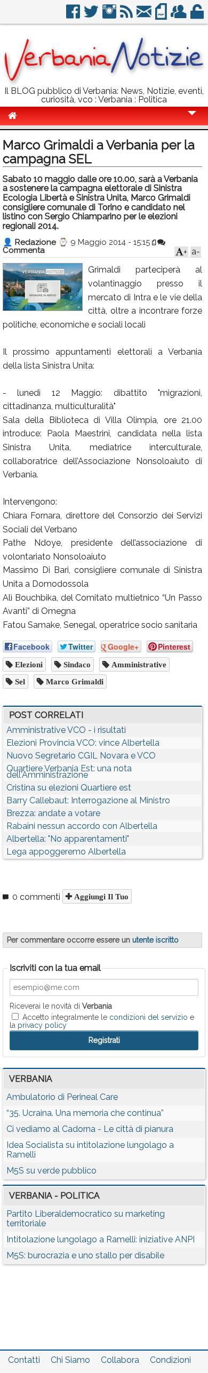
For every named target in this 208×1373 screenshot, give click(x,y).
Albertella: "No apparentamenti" (67, 839)
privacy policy (42, 1025)
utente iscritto (155, 940)
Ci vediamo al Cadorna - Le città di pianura (89, 1129)
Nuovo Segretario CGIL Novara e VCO (81, 756)
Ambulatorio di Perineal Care (62, 1097)
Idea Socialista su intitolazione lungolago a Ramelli (90, 1150)
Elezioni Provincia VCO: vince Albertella (82, 743)
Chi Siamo (70, 1360)
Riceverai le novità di (61, 1006)
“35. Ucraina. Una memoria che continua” (85, 1113)
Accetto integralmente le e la (102, 1021)
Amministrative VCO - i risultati (66, 730)
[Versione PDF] (162, 16)
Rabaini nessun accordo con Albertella (81, 826)
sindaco (76, 664)
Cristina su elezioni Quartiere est (68, 788)
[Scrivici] (145, 16)
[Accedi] (197, 16)
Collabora (120, 1360)
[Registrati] (179, 16)
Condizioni (170, 1360)
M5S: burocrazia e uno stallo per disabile (85, 1255)
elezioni (28, 664)
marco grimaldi (73, 681)
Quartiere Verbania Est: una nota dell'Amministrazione (69, 771)
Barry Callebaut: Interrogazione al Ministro (88, 800)
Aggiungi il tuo (100, 896)
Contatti (24, 1360)
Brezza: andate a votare (53, 813)
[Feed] (127, 16)
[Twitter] (92, 16)
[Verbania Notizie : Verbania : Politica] (104, 82)
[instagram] (110, 16)
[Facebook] (74, 16)
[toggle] (192, 120)
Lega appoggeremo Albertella (66, 852)
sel (19, 681)
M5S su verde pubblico (51, 1171)
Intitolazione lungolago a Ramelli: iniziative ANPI (100, 1239)
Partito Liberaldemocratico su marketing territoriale (85, 1218)
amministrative (137, 664)
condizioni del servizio (148, 1017)
